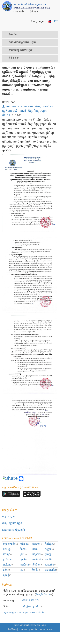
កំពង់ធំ (22, 549)
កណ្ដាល (48, 549)
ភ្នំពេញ (48, 554)
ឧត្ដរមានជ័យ (50, 570)
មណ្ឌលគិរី (36, 554)
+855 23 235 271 (30, 600)
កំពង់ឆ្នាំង (49, 544)
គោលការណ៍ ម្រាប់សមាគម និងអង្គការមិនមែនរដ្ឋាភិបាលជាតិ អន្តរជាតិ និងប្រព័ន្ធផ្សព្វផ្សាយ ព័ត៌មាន (27, 111)
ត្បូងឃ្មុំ (6, 575)
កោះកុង (6, 554)
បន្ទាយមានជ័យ (9, 544)
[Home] (7, 6)
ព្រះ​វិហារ (7, 560)
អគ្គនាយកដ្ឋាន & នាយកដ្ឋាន (15, 613)
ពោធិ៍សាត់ (36, 560)
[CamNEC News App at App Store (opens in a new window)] (32, 495)
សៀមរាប (7, 565)
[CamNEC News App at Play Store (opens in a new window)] (11, 495)
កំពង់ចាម (36, 544)
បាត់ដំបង (24, 544)
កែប (21, 570)
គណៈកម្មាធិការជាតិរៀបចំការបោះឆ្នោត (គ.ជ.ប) (30, 625)
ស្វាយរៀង (49, 565)
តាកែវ (5, 570)
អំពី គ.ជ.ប (13, 58)
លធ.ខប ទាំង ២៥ (37, 613)
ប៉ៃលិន (35, 570)
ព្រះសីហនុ (24, 565)
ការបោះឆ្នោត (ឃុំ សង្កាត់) (13, 530)
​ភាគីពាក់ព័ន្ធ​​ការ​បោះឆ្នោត (20, 50)
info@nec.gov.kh (31, 606)
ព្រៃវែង (23, 560)
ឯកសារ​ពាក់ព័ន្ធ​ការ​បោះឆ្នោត (22, 42)
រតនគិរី (48, 560)
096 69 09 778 (45, 629)
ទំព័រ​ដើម (13, 35)
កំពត (34, 549)
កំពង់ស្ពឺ (6, 549)
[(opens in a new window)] (10, 478)
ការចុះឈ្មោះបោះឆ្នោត (12, 523)
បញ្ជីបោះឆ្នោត (8, 516)
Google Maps (43, 594)
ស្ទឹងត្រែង (36, 565)
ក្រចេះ (22, 554)
